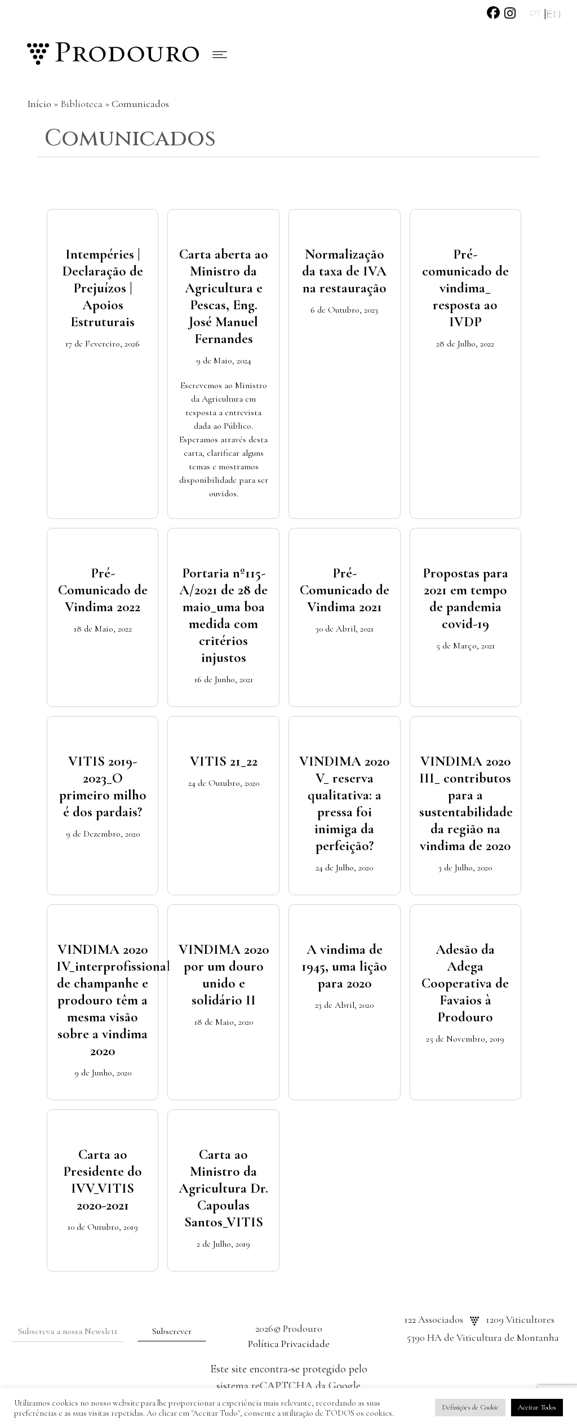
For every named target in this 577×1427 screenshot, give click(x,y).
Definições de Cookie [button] (470, 1407)
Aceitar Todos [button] (537, 1407)
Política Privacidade (289, 1343)
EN (553, 14)
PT (536, 14)
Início (39, 103)
